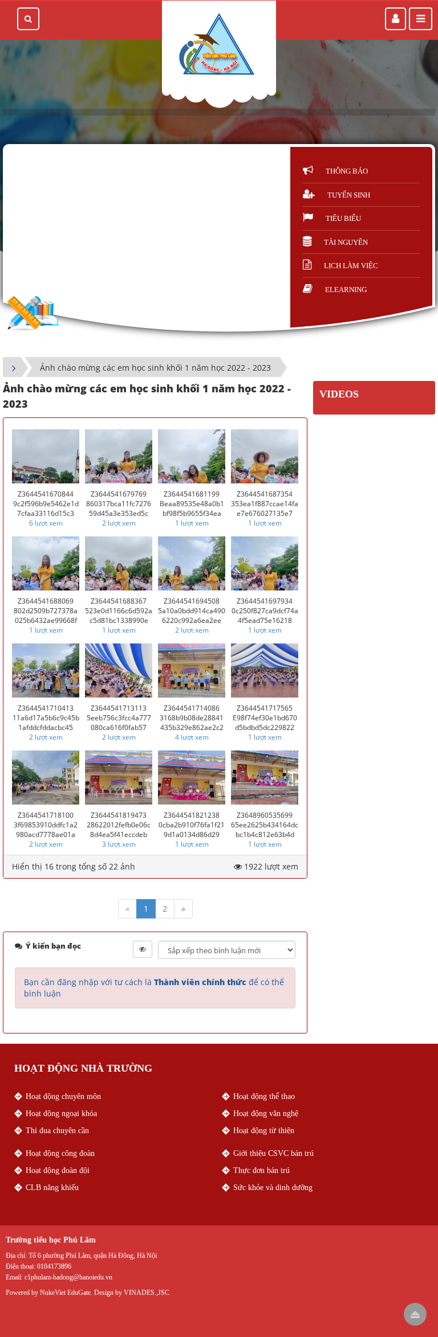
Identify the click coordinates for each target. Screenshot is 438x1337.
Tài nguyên (346, 242)
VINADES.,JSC (146, 1293)
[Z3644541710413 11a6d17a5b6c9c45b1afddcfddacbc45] (45, 670)
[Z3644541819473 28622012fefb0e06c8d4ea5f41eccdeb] (118, 777)
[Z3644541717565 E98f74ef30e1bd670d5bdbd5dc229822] (264, 670)
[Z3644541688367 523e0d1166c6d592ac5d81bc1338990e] (118, 563)
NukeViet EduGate (65, 1293)
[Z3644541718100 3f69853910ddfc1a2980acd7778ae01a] (45, 777)
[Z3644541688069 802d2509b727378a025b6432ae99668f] (45, 563)
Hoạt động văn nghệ (265, 1113)
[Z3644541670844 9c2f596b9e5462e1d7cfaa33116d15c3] (45, 456)
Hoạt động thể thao (264, 1096)
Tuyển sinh (348, 195)
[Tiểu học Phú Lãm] (216, 45)
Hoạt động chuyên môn (63, 1096)
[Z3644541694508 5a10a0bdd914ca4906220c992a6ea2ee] (191, 563)
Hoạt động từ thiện (263, 1130)
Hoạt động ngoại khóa (61, 1113)
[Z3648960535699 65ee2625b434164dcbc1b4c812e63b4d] (264, 777)
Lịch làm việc (351, 265)
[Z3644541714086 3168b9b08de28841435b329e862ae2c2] (191, 670)
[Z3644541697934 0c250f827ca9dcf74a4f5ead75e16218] (264, 563)
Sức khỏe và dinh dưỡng (273, 1187)
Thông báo (347, 171)
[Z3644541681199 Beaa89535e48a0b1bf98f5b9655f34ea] (191, 456)
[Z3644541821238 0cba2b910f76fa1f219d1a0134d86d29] (191, 777)
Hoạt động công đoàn (60, 1153)
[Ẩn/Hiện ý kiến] (142, 949)
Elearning (346, 289)
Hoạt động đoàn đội (58, 1170)
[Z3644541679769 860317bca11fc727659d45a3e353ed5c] (118, 456)
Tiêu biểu (343, 218)
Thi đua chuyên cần (57, 1130)
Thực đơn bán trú (261, 1170)
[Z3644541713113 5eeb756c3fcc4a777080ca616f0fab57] (118, 670)
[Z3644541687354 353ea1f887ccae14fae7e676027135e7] (264, 456)
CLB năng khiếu (52, 1187)
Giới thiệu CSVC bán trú (273, 1153)
